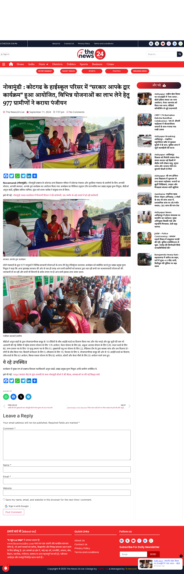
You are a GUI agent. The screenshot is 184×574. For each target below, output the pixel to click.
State (42, 64)
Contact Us (69, 43)
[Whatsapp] (180, 43)
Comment (9, 428)
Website (7, 488)
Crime (110, 64)
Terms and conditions (103, 43)
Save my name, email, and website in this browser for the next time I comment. (49, 500)
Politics (71, 64)
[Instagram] (169, 43)
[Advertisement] (86, 20)
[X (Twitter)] (21, 397)
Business (97, 64)
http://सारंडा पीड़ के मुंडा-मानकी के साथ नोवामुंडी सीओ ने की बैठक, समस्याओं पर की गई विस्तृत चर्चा (56, 374)
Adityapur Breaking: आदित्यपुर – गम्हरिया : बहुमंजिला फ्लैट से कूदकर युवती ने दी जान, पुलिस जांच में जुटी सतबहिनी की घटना (167, 142)
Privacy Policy (84, 43)
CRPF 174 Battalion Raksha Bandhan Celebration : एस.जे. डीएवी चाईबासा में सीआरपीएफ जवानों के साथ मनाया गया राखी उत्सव (167, 122)
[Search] (180, 54)
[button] (4, 64)
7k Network (131, 568)
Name (7, 465)
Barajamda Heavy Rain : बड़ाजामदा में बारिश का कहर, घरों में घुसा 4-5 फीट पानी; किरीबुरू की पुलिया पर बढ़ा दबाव (167, 260)
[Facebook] (151, 43)
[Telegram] (28, 397)
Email (7, 476)
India (31, 64)
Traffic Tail (102, 568)
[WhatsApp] (6, 397)
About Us (56, 43)
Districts (57, 64)
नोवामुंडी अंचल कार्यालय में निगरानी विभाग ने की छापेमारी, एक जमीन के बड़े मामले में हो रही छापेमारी (55, 195)
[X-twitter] (157, 43)
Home (20, 64)
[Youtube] (163, 43)
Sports (84, 64)
